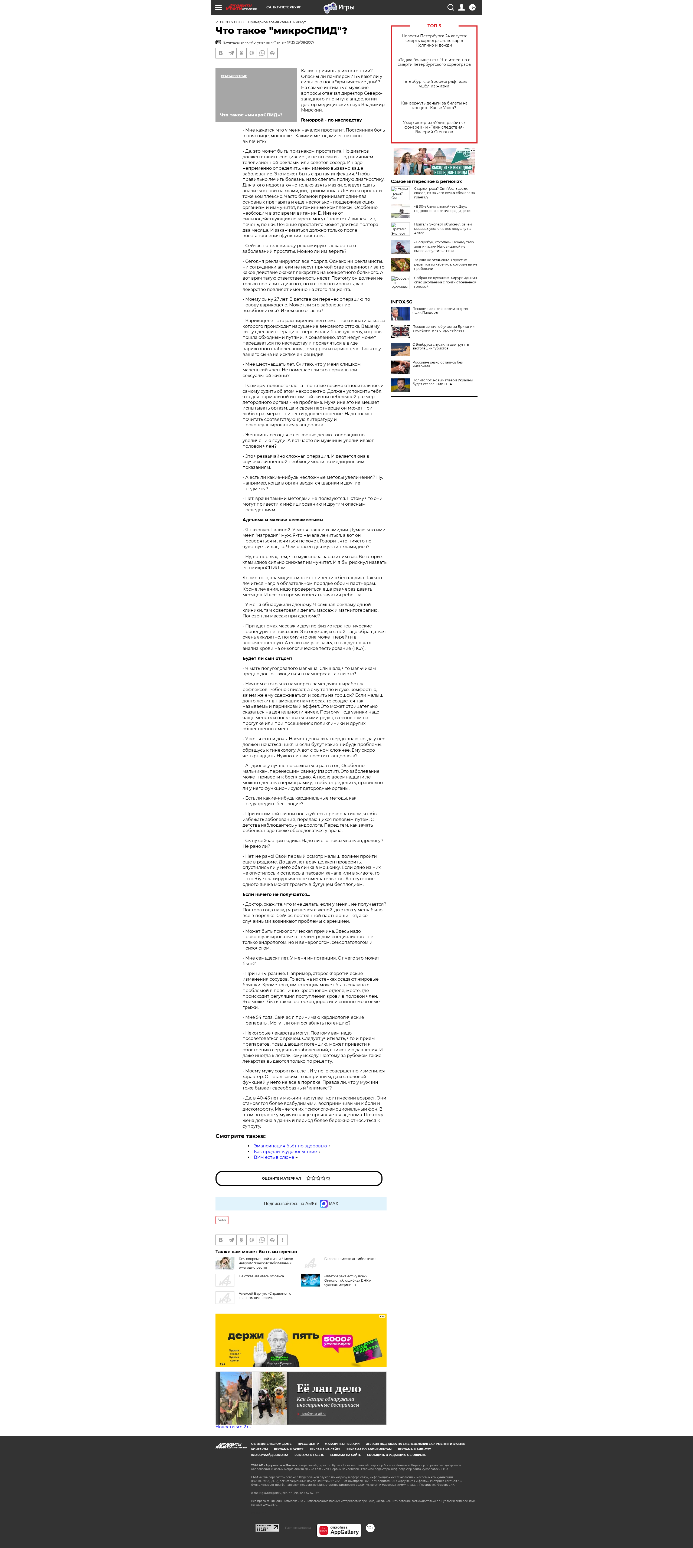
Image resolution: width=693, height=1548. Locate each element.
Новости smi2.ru (233, 1426)
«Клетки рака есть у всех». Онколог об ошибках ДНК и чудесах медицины (347, 1280)
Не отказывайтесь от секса (261, 1276)
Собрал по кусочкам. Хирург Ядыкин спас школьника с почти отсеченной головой (445, 282)
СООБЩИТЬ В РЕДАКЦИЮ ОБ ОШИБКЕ (396, 1455)
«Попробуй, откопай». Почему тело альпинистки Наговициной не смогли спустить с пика (444, 246)
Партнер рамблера (298, 1527)
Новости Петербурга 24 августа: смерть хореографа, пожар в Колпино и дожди (434, 41)
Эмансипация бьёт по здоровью (290, 1145)
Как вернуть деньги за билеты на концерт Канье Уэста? (434, 105)
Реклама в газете (288, 1449)
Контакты (259, 1449)
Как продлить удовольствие (285, 1151)
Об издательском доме (271, 1444)
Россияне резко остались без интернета (438, 364)
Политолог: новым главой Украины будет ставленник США (443, 382)
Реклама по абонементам (369, 1449)
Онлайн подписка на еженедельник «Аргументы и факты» (416, 1444)
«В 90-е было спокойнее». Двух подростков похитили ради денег (442, 208)
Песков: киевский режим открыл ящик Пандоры (440, 311)
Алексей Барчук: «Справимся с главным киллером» (265, 1295)
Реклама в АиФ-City (414, 1449)
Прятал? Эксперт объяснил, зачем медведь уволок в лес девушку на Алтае (443, 228)
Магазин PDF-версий (342, 1444)
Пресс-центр (308, 1444)
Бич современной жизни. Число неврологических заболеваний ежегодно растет (266, 1263)
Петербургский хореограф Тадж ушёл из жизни (434, 84)
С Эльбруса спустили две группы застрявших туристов (441, 346)
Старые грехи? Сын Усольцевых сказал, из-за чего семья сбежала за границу (444, 192)
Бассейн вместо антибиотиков (350, 1259)
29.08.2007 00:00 (229, 22)
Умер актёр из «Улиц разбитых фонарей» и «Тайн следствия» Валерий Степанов (434, 127)
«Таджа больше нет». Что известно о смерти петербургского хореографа (434, 62)
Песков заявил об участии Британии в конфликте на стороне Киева (444, 328)
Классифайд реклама (269, 1455)
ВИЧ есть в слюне (274, 1157)
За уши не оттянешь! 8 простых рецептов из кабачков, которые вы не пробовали (445, 264)
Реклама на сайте (325, 1449)
